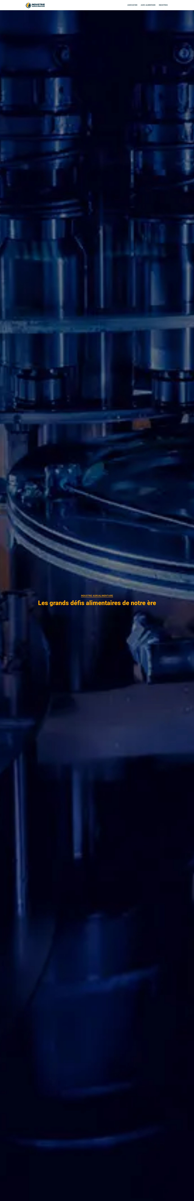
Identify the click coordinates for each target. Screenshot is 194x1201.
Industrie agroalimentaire (97, 595)
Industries (163, 5)
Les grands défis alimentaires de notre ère (97, 603)
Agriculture (132, 5)
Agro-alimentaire (148, 5)
